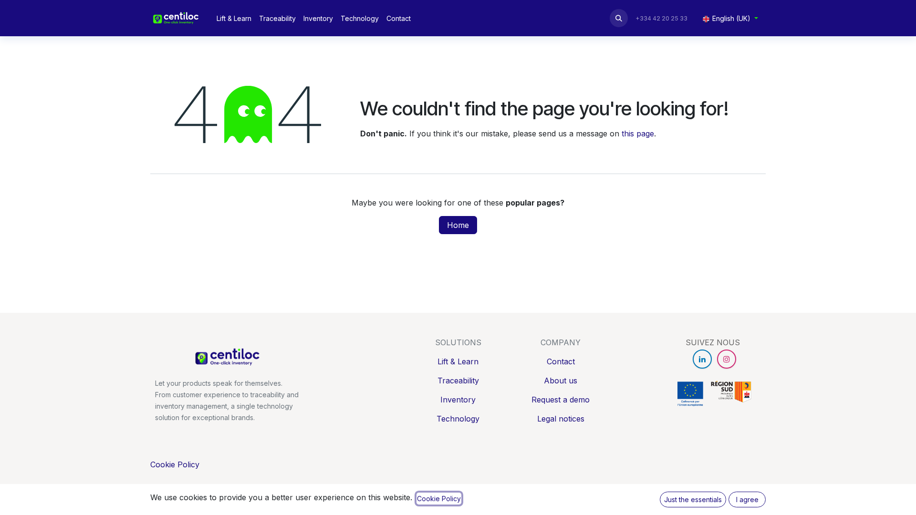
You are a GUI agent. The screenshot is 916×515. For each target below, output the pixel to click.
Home (458, 225)
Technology (458, 418)
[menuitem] (234, 18)
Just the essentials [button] (693, 499)
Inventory (458, 399)
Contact (561, 361)
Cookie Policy (174, 464)
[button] (619, 18)
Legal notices (560, 418)
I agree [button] (747, 499)
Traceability (458, 380)
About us (560, 380)
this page (638, 133)
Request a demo (560, 399)
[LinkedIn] (702, 359)
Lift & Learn (458, 361)
